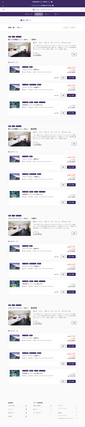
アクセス (10, 409)
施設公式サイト (11, 412)
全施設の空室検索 (37, 405)
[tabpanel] (19, 49)
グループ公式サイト (37, 412)
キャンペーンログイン (62, 408)
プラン (48, 14)
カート (58, 14)
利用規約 (10, 416)
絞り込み (66, 27)
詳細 (74, 54)
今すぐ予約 (71, 77)
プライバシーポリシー (62, 415)
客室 (40, 14)
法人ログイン (61, 405)
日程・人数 (30, 14)
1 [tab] (19, 145)
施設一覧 (35, 409)
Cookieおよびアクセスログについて (65, 418)
